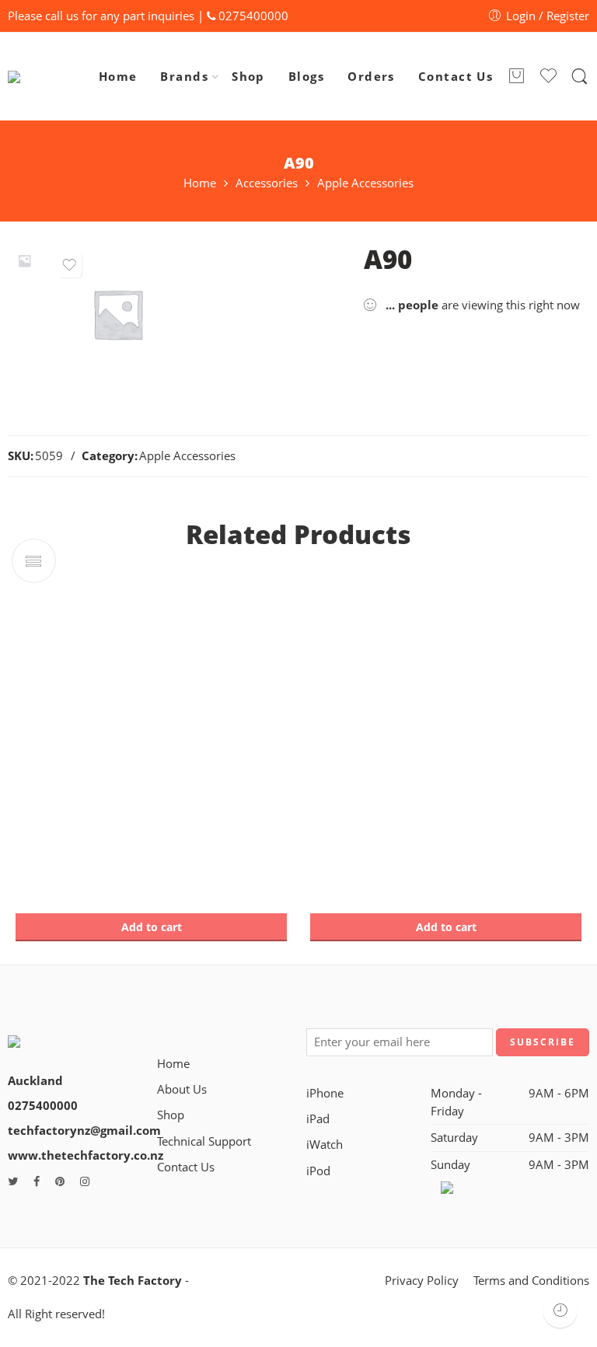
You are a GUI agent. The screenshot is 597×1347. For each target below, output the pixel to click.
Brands (184, 76)
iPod (318, 1171)
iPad (318, 1118)
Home (118, 76)
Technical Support (204, 1141)
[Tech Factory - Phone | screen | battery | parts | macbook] (47, 77)
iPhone (325, 1093)
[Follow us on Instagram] (84, 1181)
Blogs (306, 76)
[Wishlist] (69, 265)
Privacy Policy (422, 1280)
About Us (182, 1089)
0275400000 (253, 16)
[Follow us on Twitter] (13, 1181)
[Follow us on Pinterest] (60, 1181)
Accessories (267, 184)
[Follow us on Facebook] (36, 1181)
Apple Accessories (365, 184)
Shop (248, 76)
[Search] (579, 76)
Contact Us (456, 76)
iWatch (324, 1144)
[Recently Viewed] (560, 1310)
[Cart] (516, 77)
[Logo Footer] (64, 1032)
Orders (371, 76)
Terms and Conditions (531, 1280)
